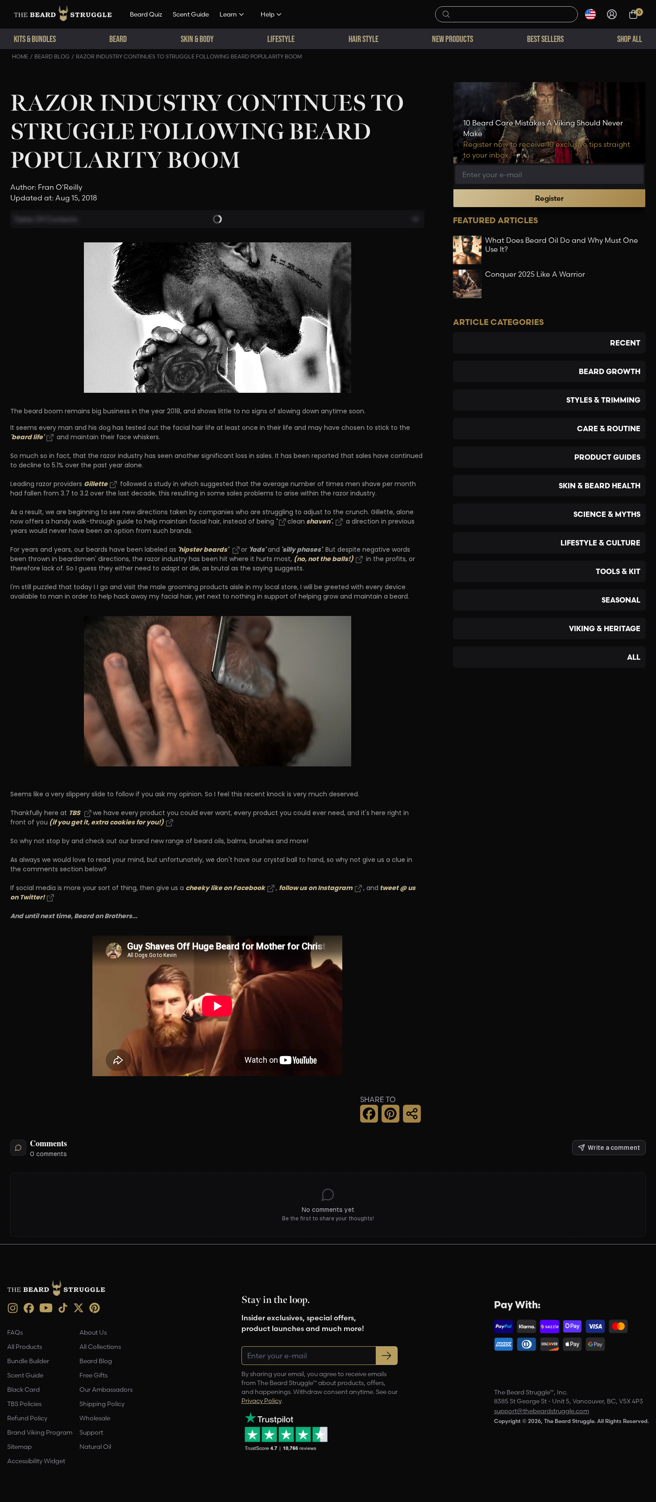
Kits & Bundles (35, 39)
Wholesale (94, 1418)
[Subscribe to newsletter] (387, 1355)
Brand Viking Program (39, 1432)
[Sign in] (612, 14)
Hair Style (363, 39)
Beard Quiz (146, 14)
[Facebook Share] (369, 1114)
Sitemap (19, 1447)
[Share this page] (412, 1114)
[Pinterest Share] (390, 1114)
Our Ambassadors (106, 1390)
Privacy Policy (261, 1401)
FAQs (15, 1332)
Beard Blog (52, 56)
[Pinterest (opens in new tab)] (94, 1307)
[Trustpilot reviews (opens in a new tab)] (286, 1431)
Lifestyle (281, 39)
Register (549, 198)
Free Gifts (93, 1375)
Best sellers (545, 39)
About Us (93, 1332)
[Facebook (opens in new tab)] (29, 1308)
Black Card (23, 1390)
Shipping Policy (102, 1404)
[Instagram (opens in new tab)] (12, 1308)
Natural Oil (95, 1447)
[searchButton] (446, 13)
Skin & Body (197, 39)
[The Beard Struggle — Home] (63, 14)
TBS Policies (24, 1404)
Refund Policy (27, 1418)
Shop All (629, 39)
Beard (118, 39)
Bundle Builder (28, 1361)
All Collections (100, 1347)
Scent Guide (191, 14)
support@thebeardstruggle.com (541, 1411)
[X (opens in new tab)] (78, 1307)
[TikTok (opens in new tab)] (63, 1308)
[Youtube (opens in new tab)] (46, 1308)
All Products (24, 1347)
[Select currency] (590, 14)
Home (20, 56)
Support (91, 1432)
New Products (452, 39)
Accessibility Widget (36, 1461)
